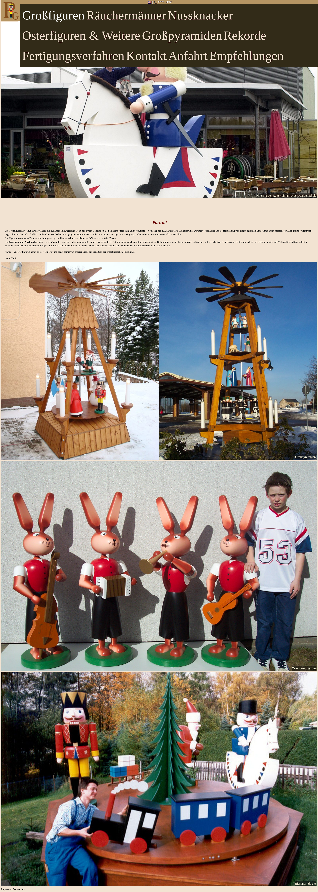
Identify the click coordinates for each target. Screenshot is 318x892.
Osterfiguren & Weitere (81, 35)
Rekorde (245, 35)
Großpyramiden (182, 35)
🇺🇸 (149, 2)
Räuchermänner (126, 15)
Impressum (6, 889)
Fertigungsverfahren (73, 56)
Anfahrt (188, 56)
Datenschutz (19, 889)
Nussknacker (200, 15)
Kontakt (146, 56)
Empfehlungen (246, 56)
